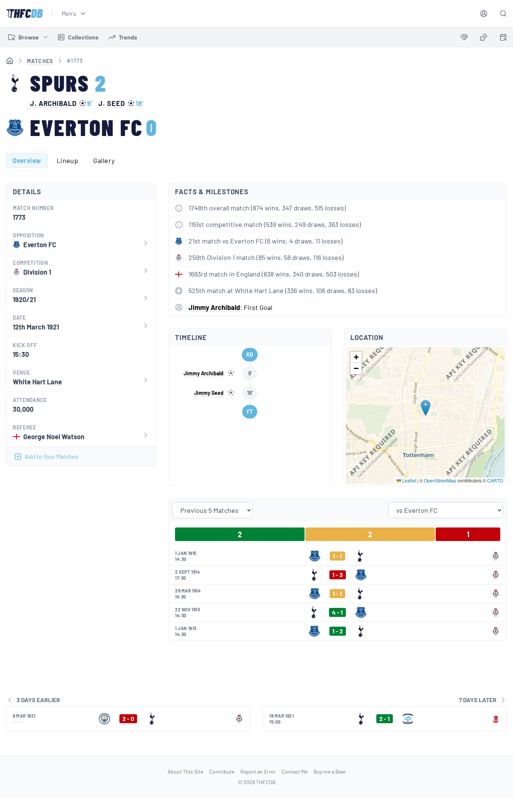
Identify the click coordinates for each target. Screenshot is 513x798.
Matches (40, 61)
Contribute (221, 771)
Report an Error (258, 771)
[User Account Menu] (483, 13)
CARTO (495, 480)
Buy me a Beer (330, 771)
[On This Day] (503, 38)
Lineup (67, 160)
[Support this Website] (464, 37)
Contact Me (295, 771)
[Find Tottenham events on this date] (503, 37)
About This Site (185, 771)
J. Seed (111, 103)
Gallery (104, 160)
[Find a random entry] (483, 37)
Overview (26, 160)
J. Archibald (53, 103)
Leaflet (408, 480)
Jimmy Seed (208, 393)
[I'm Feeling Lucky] (483, 37)
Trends (128, 37)
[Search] (503, 13)
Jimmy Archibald (214, 307)
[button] (425, 408)
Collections (83, 37)
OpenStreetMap (440, 480)
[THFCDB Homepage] (24, 13)
